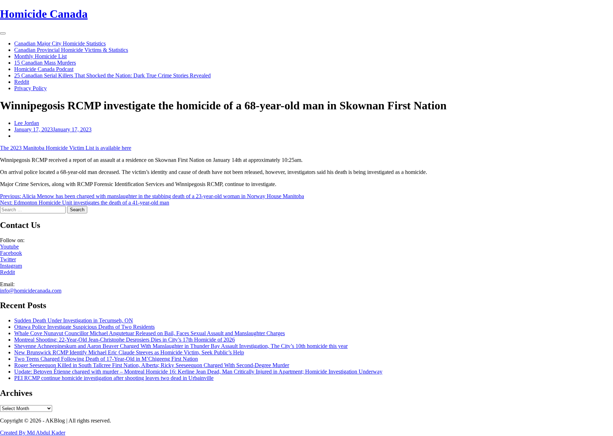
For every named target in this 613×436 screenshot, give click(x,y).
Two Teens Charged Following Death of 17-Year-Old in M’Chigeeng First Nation (106, 359)
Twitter (8, 259)
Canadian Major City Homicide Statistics (60, 43)
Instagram (11, 266)
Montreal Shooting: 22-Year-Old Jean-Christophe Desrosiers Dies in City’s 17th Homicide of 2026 (124, 340)
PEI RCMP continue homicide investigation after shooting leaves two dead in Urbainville (114, 378)
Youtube (9, 247)
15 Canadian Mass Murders (45, 63)
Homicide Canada (44, 13)
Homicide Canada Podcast (43, 69)
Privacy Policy (30, 88)
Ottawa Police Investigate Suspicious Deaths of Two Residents (84, 327)
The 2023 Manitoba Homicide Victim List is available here (65, 148)
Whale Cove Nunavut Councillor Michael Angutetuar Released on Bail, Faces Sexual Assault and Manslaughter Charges (149, 333)
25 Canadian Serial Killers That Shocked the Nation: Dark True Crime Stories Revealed (112, 75)
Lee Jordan (26, 123)
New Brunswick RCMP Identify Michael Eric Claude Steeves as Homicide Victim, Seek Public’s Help (129, 352)
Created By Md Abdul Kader (32, 433)
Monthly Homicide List (40, 56)
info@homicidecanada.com (30, 291)
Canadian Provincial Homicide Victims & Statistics (71, 50)
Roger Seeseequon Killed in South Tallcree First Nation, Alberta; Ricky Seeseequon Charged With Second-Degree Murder (151, 365)
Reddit (21, 82)
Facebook (11, 253)
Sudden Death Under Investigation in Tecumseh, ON (73, 320)
